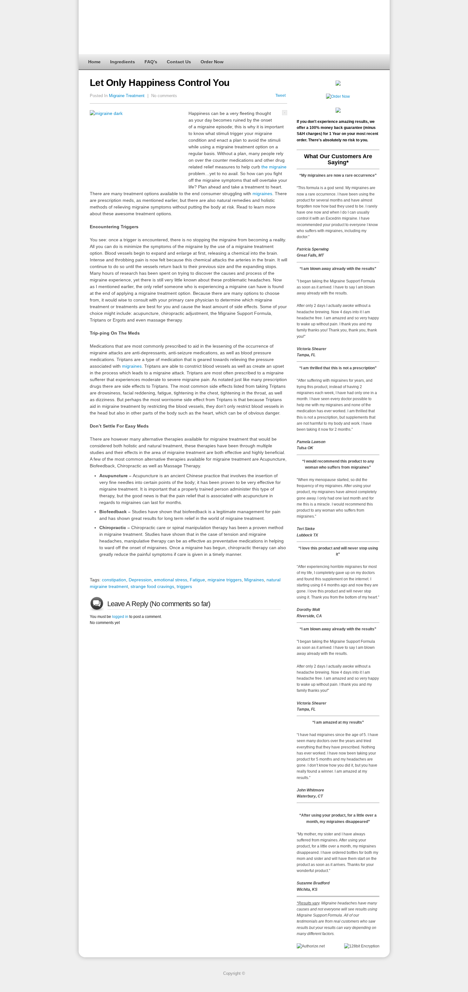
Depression (140, 579)
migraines (262, 193)
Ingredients (122, 61)
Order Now (212, 61)
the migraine (274, 166)
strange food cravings (152, 586)
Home (94, 61)
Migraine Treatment (127, 95)
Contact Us (179, 61)
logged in (120, 616)
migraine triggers (225, 579)
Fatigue (197, 579)
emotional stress (170, 579)
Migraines (254, 579)
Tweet (280, 95)
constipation (114, 579)
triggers (184, 586)
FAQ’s (151, 61)
